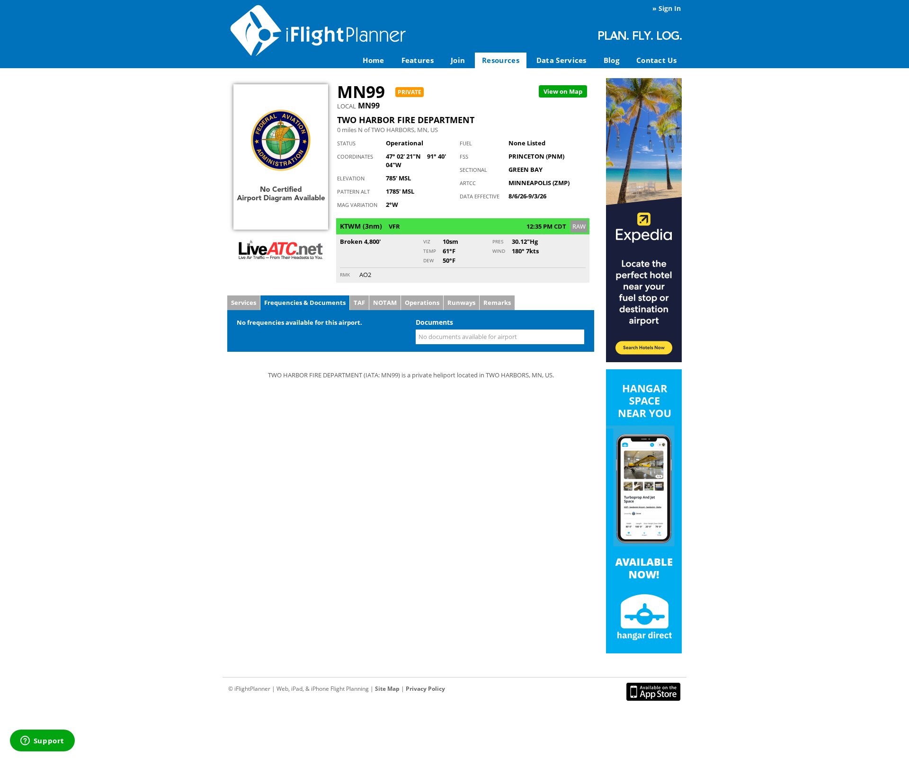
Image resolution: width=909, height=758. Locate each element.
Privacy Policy (425, 689)
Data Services (561, 60)
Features (417, 60)
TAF (359, 302)
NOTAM (385, 302)
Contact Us (656, 60)
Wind (498, 251)
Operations (422, 302)
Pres (497, 241)
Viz (426, 241)
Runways (461, 302)
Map (563, 91)
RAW (579, 226)
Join (458, 60)
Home (373, 60)
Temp (429, 251)
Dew (428, 260)
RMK (345, 274)
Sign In (670, 8)
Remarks (497, 302)
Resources (500, 60)
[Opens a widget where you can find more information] (42, 741)
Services (243, 302)
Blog (611, 60)
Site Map (387, 689)
